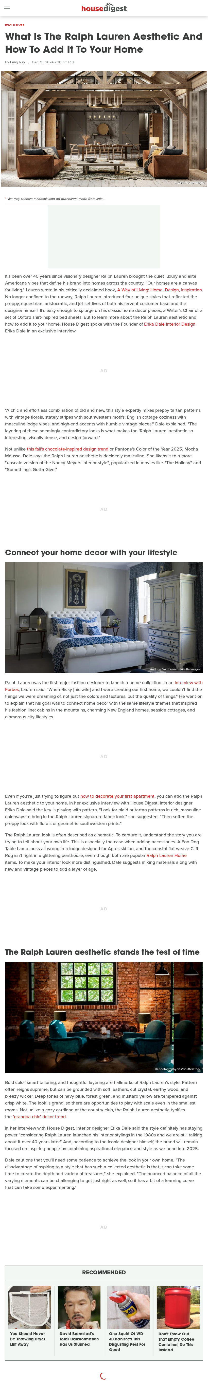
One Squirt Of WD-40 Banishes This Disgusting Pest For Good (127, 1342)
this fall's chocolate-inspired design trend (67, 449)
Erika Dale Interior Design (169, 324)
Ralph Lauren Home (167, 855)
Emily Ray (17, 62)
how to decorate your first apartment (117, 796)
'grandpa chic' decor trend (39, 1116)
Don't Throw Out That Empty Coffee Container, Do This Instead (176, 1342)
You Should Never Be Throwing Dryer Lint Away (27, 1339)
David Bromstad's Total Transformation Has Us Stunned (79, 1339)
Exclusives (14, 25)
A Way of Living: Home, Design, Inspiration (159, 290)
